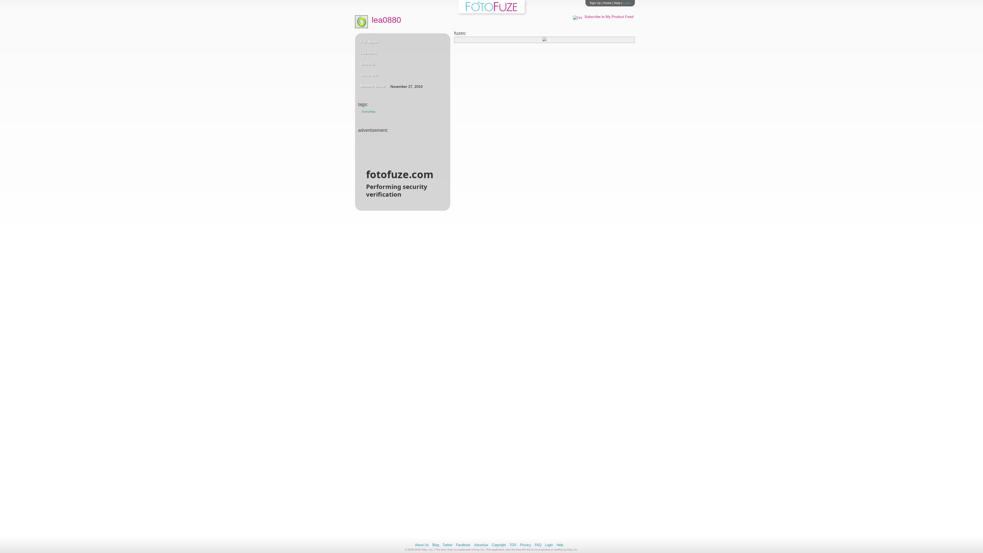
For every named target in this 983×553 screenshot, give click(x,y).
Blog (435, 545)
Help (617, 3)
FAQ (538, 545)
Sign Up (595, 3)
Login (627, 3)
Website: (368, 64)
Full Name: (369, 42)
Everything (368, 111)
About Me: (369, 75)
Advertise (481, 545)
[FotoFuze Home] (491, 10)
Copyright (499, 545)
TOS (512, 545)
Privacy (525, 545)
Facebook (463, 545)
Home (607, 3)
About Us (422, 545)
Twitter (447, 545)
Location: (368, 53)
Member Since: (373, 86)
